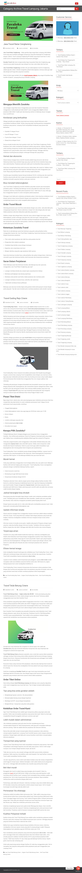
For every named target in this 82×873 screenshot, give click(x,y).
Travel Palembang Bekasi (64, 322)
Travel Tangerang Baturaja (64, 335)
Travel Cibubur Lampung (63, 249)
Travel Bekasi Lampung (63, 232)
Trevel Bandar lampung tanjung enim (67, 354)
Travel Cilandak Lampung (64, 253)
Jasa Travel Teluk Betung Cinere (13, 852)
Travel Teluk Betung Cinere (16, 585)
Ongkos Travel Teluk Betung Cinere (30, 852)
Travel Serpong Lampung (64, 332)
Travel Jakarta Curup (62, 284)
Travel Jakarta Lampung (62, 115)
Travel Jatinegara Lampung (64, 304)
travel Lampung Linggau (63, 315)
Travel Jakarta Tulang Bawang (65, 301)
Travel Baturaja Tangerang (64, 228)
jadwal (27, 312)
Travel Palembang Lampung (64, 325)
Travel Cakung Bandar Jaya (64, 239)
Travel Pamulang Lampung (64, 329)
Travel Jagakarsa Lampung (64, 266)
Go (76, 8)
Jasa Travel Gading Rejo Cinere (12, 575)
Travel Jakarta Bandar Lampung (65, 270)
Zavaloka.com (16, 870)
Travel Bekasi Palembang (64, 235)
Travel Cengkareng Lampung (64, 246)
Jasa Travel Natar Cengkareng (17, 44)
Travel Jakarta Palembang (64, 297)
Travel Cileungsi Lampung (64, 256)
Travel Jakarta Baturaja (63, 277)
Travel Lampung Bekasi (63, 308)
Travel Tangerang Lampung (64, 342)
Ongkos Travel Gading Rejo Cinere (29, 575)
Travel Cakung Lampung (63, 242)
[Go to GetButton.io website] (78, 871)
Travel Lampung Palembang (64, 318)
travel (11, 773)
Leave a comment (23, 48)
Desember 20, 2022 (10, 302)
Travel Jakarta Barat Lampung (65, 273)
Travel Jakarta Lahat (62, 287)
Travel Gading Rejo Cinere (15, 298)
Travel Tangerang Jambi (63, 339)
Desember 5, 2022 (9, 589)
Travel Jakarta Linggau (63, 294)
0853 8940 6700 (68, 38)
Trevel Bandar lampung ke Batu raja (66, 346)
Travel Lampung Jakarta (63, 311)
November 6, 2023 (9, 48)
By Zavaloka (35, 48)
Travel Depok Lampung (63, 263)
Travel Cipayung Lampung (64, 260)
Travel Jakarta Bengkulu (63, 280)
